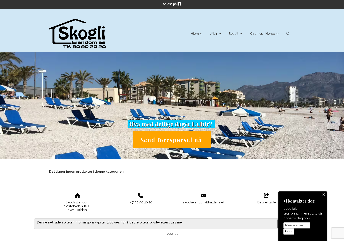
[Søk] (288, 33)
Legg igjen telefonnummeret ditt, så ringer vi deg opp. (302, 213)
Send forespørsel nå (172, 140)
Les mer (177, 222)
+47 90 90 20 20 (140, 202)
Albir (215, 35)
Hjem (197, 35)
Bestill (235, 35)
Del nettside (266, 202)
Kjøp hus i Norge (264, 35)
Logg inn (172, 234)
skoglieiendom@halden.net (203, 202)
